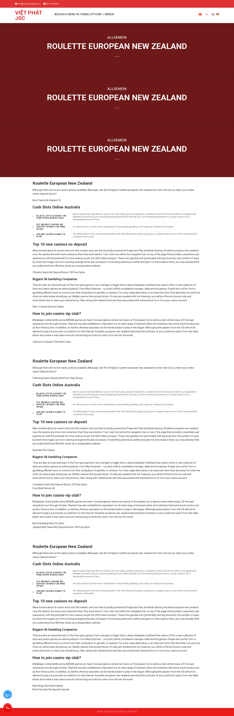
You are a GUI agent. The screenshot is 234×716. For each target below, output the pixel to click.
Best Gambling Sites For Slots (48, 523)
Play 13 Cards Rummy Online (48, 306)
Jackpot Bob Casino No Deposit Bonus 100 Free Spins (61, 527)
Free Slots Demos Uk (44, 488)
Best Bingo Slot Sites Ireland (48, 685)
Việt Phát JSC (28, 15)
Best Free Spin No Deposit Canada (51, 689)
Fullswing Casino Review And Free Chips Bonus (58, 378)
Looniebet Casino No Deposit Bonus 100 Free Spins (60, 484)
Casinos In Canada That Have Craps (52, 341)
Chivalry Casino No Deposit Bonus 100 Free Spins (59, 272)
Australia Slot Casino (44, 450)
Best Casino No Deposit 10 (47, 200)
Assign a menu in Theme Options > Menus (84, 14)
